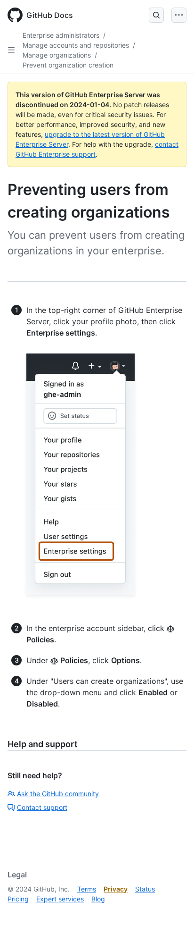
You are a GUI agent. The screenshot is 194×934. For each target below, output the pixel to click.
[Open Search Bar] (156, 15)
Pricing (18, 899)
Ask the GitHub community (58, 794)
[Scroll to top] (173, 913)
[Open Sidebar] (11, 50)
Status (145, 889)
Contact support (42, 807)
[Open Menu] (178, 15)
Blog (98, 899)
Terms (86, 889)
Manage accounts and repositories (76, 45)
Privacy (116, 889)
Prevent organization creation (68, 65)
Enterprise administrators (61, 35)
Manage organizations (57, 55)
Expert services (60, 899)
